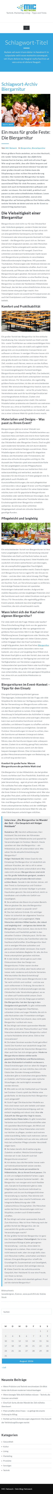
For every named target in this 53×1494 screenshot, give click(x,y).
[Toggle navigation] (26, 28)
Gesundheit (8, 1441)
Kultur (6, 1446)
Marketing (7, 1456)
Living (5, 1451)
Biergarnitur (26, 148)
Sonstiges (7, 1465)
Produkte (7, 1461)
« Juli (4, 1367)
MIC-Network (11, 148)
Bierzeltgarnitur (38, 148)
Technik (6, 1470)
